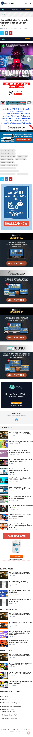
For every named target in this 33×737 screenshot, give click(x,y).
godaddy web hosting (7, 162)
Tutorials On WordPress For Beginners (17, 734)
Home (3, 14)
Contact (12, 731)
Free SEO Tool (4, 696)
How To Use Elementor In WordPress (16, 121)
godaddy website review (8, 168)
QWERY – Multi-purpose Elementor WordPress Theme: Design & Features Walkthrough (20, 633)
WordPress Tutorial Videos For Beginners (16, 116)
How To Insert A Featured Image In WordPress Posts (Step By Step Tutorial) (19, 470)
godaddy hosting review (8, 156)
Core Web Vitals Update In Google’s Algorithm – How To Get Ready (19, 641)
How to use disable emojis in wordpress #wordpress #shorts (18, 582)
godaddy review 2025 (7, 159)
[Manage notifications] (28, 732)
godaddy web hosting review (9, 165)
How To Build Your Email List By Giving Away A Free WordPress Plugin (20, 664)
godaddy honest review (7, 153)
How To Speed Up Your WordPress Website (16, 118)
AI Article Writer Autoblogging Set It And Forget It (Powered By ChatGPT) (20, 572)
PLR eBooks (3, 699)
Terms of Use (5, 729)
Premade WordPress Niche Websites (10, 706)
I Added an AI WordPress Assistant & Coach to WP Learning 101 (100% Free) (20, 673)
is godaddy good (22, 174)
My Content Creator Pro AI (9, 715)
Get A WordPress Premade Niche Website (16, 114)
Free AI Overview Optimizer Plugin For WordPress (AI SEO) (20, 682)
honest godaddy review (7, 174)
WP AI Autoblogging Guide (9, 718)
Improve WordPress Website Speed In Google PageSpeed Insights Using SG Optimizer (20, 525)
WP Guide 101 (4, 28)
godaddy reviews (20, 159)
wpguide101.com (22, 726)
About (20, 731)
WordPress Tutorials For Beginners (10, 703)
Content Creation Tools (7, 709)
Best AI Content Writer (8, 711)
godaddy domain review (7, 150)
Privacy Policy (16, 729)
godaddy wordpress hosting (9, 171)
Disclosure (26, 729)
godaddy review (22, 156)
